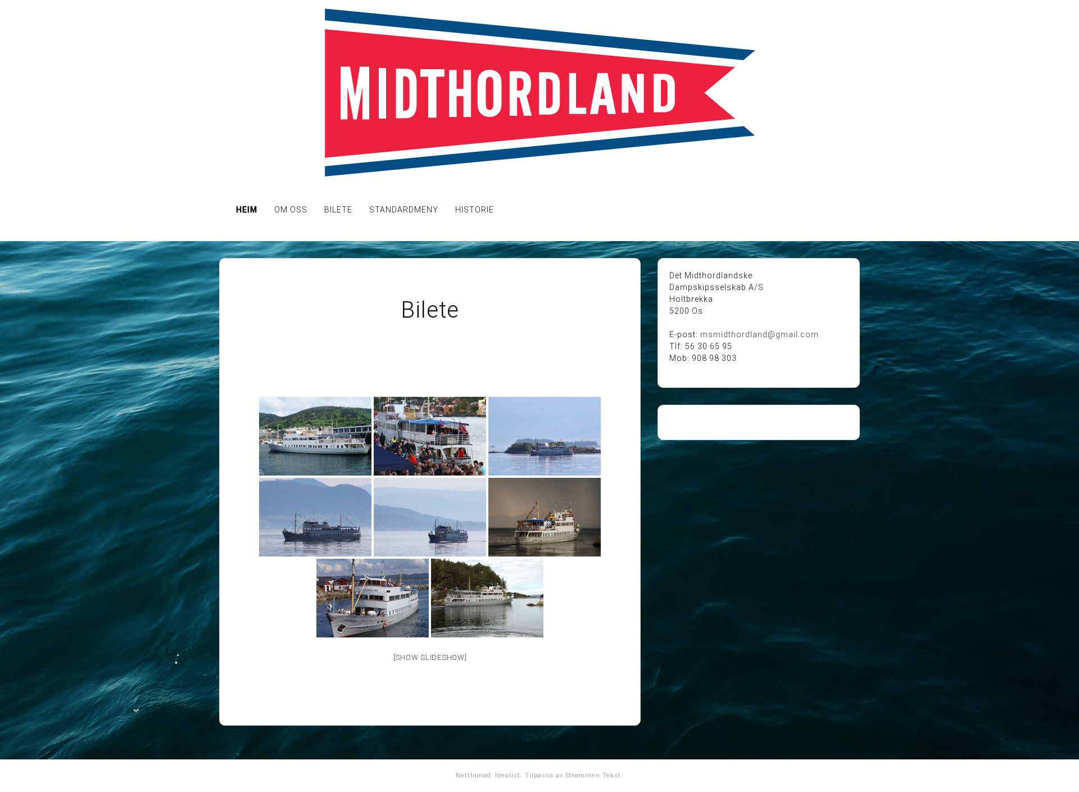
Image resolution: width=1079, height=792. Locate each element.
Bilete (338, 209)
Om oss (290, 209)
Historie (474, 209)
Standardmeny (403, 209)
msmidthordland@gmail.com (759, 334)
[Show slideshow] (430, 657)
